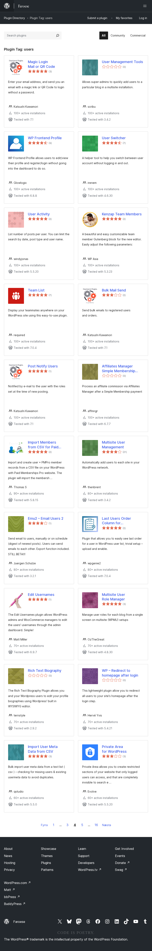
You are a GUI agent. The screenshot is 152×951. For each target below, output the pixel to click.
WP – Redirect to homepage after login (120, 672)
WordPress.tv (90, 870)
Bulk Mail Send (114, 290)
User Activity (39, 214)
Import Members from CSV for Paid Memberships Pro (43, 444)
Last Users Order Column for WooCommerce (116, 520)
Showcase (48, 849)
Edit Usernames (41, 594)
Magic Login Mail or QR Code (41, 64)
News (8, 856)
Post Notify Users (43, 366)
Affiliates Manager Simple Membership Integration (118, 368)
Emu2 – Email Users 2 (45, 518)
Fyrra (44, 825)
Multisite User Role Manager (113, 596)
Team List (36, 290)
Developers (86, 863)
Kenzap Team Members (122, 214)
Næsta (106, 825)
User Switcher (114, 138)
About (8, 849)
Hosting (9, 863)
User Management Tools (122, 62)
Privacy (9, 870)
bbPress (12, 897)
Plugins (46, 863)
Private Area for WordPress (114, 749)
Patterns (47, 870)
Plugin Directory (14, 18)
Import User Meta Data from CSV (43, 749)
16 (96, 825)
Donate (122, 863)
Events (120, 856)
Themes (47, 856)
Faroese (19, 922)
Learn (82, 849)
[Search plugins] (58, 35)
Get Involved (124, 849)
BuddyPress (15, 904)
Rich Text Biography (44, 670)
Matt (9, 890)
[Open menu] (145, 6)
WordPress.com (17, 883)
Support (83, 856)
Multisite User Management (113, 444)
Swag (121, 870)
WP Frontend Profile (45, 138)
